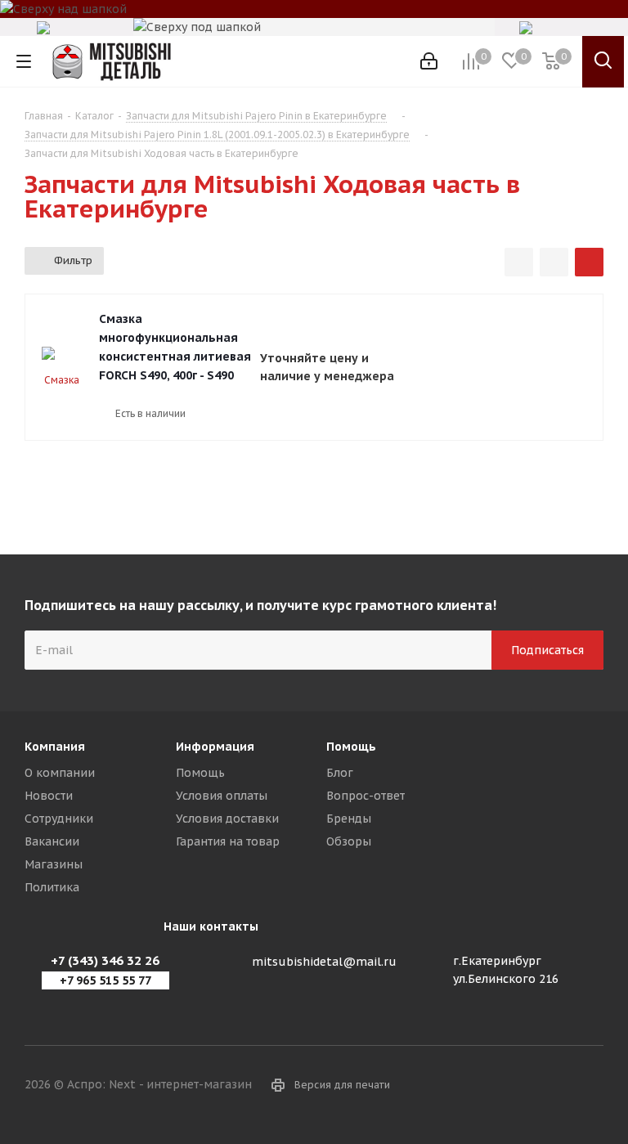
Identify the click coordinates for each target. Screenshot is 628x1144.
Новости (49, 795)
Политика (52, 887)
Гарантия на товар (228, 841)
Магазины (54, 864)
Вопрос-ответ (365, 795)
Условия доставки (227, 818)
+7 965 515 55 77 (105, 980)
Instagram (591, 1086)
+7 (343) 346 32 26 (105, 960)
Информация (215, 746)
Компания (55, 746)
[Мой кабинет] (428, 61)
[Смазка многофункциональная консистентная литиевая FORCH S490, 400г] (62, 367)
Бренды (348, 818)
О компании (60, 772)
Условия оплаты (221, 795)
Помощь (200, 772)
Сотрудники (59, 818)
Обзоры (348, 841)
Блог (339, 772)
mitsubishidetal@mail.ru (324, 961)
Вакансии (52, 841)
